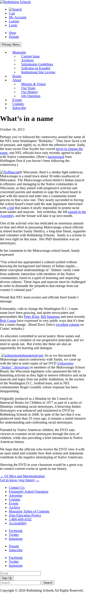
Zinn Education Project (25, 515)
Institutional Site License (38, 72)
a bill (10, 208)
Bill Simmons (50, 317)
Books (16, 76)
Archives (27, 60)
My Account (17, 17)
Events (17, 100)
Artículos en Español (35, 68)
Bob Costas (8, 320)
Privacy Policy (10, 594)
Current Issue (30, 56)
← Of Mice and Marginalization (22, 476)
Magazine (19, 52)
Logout (14, 21)
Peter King (31, 317)
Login (13, 25)
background (56, 157)
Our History (29, 92)
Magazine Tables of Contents (29, 511)
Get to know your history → (19, 480)
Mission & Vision (33, 84)
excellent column (67, 324)
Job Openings (30, 96)
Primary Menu (11, 44)
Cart (12, 13)
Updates (18, 104)
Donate (14, 37)
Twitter (14, 535)
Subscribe (19, 108)
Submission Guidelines (37, 64)
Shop (12, 33)
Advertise (15, 495)
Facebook (15, 531)
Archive (14, 507)
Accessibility (18, 523)
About (16, 80)
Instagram (15, 539)
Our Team (28, 88)
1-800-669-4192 (20, 519)
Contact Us (16, 487)
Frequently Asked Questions (28, 491)
